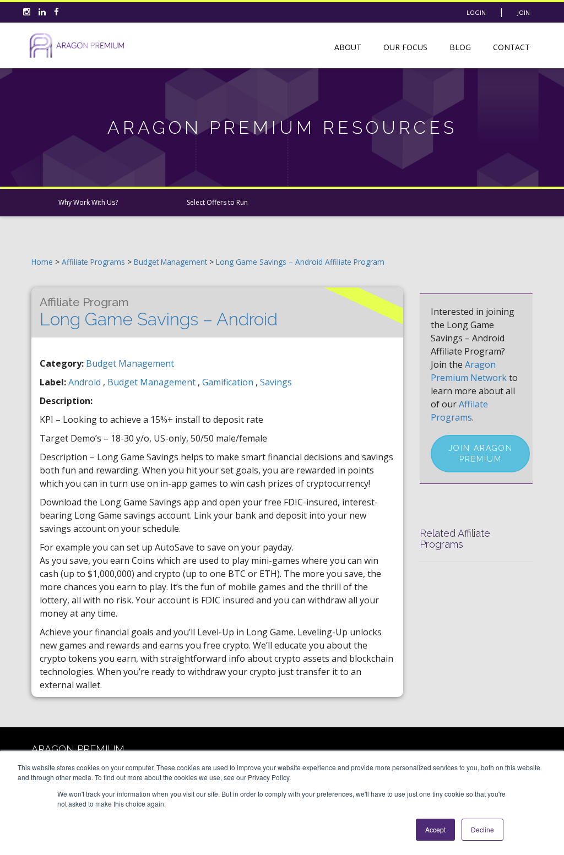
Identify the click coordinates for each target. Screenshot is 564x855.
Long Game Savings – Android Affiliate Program (300, 262)
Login (476, 12)
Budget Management (171, 262)
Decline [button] (482, 829)
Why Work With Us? (88, 202)
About (347, 47)
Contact (511, 47)
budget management (152, 382)
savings (276, 382)
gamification (229, 382)
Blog (460, 47)
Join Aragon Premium (480, 454)
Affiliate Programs (93, 262)
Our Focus (405, 47)
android (85, 382)
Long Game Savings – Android (159, 312)
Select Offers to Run (217, 202)
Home (42, 262)
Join (523, 12)
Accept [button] (435, 829)
